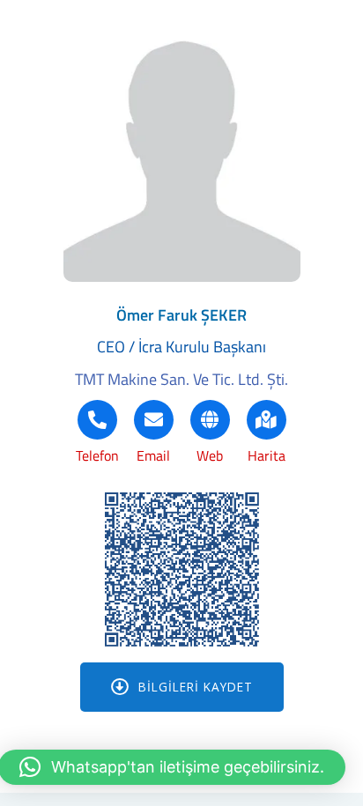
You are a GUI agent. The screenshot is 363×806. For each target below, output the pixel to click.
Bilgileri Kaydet (195, 686)
